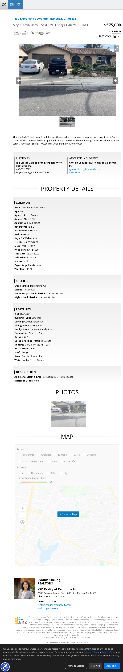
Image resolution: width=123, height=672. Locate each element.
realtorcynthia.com (47, 608)
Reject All (95, 665)
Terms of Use (108, 652)
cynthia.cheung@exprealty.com (85, 169)
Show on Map (69, 514)
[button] (5, 666)
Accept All (112, 665)
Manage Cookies (76, 665)
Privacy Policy (90, 652)
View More (74, 172)
